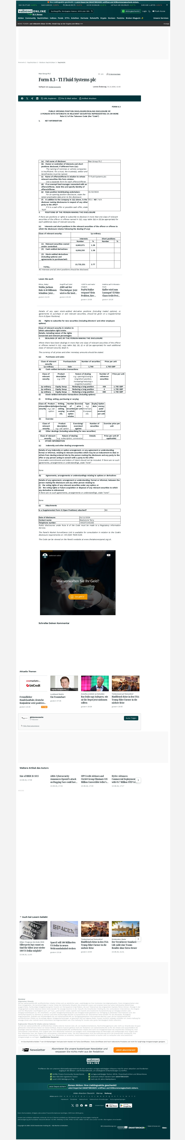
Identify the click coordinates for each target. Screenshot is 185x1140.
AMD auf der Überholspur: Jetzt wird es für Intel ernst (68, 290)
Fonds (60, 18)
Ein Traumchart (57, 696)
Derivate (84, 18)
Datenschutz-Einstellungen (99, 1099)
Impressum (64, 1099)
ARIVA (77, 1113)
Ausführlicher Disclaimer (49, 1037)
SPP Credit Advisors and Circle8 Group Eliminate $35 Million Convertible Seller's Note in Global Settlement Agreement (94, 779)
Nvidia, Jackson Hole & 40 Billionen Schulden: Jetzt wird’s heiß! (48, 290)
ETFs (67, 18)
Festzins (120, 18)
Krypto (103, 18)
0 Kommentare (114, 74)
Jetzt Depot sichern (57, 1087)
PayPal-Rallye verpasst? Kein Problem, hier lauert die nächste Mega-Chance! (89, 292)
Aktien (21, 18)
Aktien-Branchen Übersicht (83, 1093)
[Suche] (92, 11)
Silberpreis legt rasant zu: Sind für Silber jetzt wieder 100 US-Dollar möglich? (32, 947)
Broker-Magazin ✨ (134, 18)
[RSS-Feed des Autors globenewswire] (22, 726)
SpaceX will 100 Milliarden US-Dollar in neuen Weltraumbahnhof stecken (63, 945)
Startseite (21, 62)
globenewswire (55, 87)
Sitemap (99, 1093)
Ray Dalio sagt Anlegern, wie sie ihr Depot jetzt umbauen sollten (94, 699)
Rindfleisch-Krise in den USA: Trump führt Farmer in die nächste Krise (125, 699)
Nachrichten (42, 18)
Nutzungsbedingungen (117, 1099)
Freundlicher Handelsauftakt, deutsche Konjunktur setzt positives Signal (32, 699)
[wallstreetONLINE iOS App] (111, 1107)
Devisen (111, 18)
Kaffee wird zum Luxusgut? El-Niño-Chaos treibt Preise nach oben (111, 292)
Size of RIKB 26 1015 (29, 775)
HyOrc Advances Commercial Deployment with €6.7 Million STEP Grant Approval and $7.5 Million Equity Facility (125, 779)
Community (30, 18)
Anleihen (75, 18)
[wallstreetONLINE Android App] (126, 1107)
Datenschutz (83, 1099)
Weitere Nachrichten (47, 62)
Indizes (53, 18)
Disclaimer (73, 1099)
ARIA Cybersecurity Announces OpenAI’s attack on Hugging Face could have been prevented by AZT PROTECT (63, 779)
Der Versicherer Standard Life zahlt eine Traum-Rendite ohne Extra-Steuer (124, 944)
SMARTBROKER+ (122, 1077)
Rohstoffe (94, 18)
